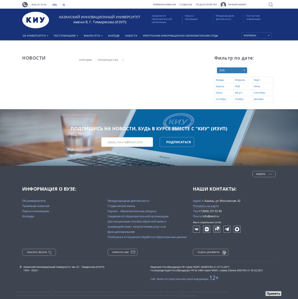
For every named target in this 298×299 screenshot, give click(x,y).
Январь (220, 80)
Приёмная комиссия (164, 4)
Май (237, 86)
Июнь (257, 86)
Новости (131, 35)
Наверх (261, 174)
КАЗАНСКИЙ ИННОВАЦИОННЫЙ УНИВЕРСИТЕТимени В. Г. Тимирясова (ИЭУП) (99, 19)
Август (239, 92)
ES (64, 4)
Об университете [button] (35, 35)
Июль (219, 92)
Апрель (220, 86)
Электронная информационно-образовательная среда (180, 35)
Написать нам (120, 252)
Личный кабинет (237, 4)
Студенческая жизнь (121, 206)
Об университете (34, 201)
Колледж (114, 35)
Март (257, 80)
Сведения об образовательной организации (162, 19)
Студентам (185, 4)
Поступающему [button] (65, 35)
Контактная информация (253, 17)
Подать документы (209, 252)
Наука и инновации (35, 211)
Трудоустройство (206, 4)
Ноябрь (239, 99)
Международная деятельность (225, 17)
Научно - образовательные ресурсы (132, 211)
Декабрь (259, 99)
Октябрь (221, 99)
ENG (55, 4)
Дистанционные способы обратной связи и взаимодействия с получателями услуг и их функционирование (137, 227)
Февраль (240, 80)
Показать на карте (206, 206)
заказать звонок (37, 252)
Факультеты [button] (92, 35)
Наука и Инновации (191, 17)
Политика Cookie (187, 295)
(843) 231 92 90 (38, 4)
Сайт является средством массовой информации (184, 279)
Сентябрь (259, 92)
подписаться (178, 142)
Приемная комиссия (35, 206)
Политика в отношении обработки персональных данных (147, 237)
